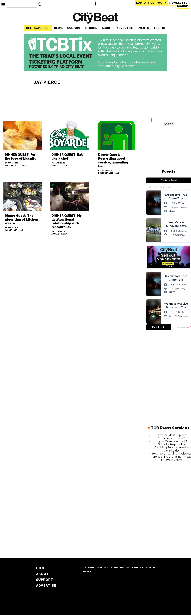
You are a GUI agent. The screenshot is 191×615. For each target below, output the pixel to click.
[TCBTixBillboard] (95, 70)
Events (143, 28)
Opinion (91, 28)
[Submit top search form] (40, 4)
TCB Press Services (170, 428)
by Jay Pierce (12, 163)
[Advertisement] (168, 509)
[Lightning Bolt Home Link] (95, 4)
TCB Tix (159, 28)
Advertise (125, 28)
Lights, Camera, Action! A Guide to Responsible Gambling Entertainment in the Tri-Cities (171, 446)
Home (41, 568)
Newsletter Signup (179, 4)
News (58, 28)
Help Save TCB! (38, 28)
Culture (74, 28)
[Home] (95, 18)
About (107, 28)
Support (151, 2)
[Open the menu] (3, 4)
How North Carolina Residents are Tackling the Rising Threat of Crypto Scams (171, 456)
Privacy (86, 572)
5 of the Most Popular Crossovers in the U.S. (172, 436)
